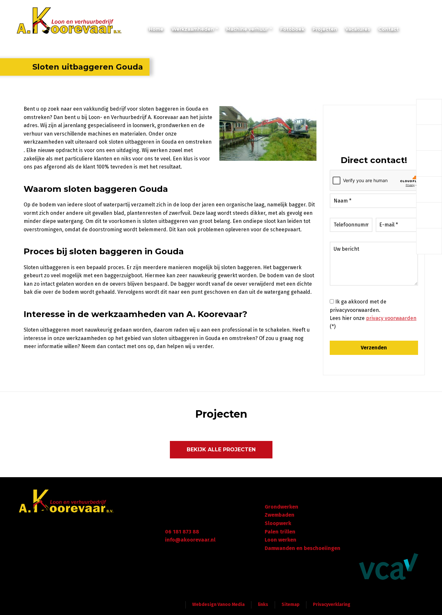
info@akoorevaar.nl (358, 7)
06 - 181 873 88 (408, 7)
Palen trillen (280, 532)
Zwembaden (279, 515)
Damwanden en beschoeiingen (302, 548)
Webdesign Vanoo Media (218, 604)
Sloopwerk (278, 523)
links (263, 604)
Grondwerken (281, 507)
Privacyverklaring (331, 604)
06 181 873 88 (182, 532)
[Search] (422, 31)
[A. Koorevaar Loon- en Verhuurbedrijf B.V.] (69, 21)
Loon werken (280, 540)
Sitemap (291, 604)
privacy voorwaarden (391, 318)
